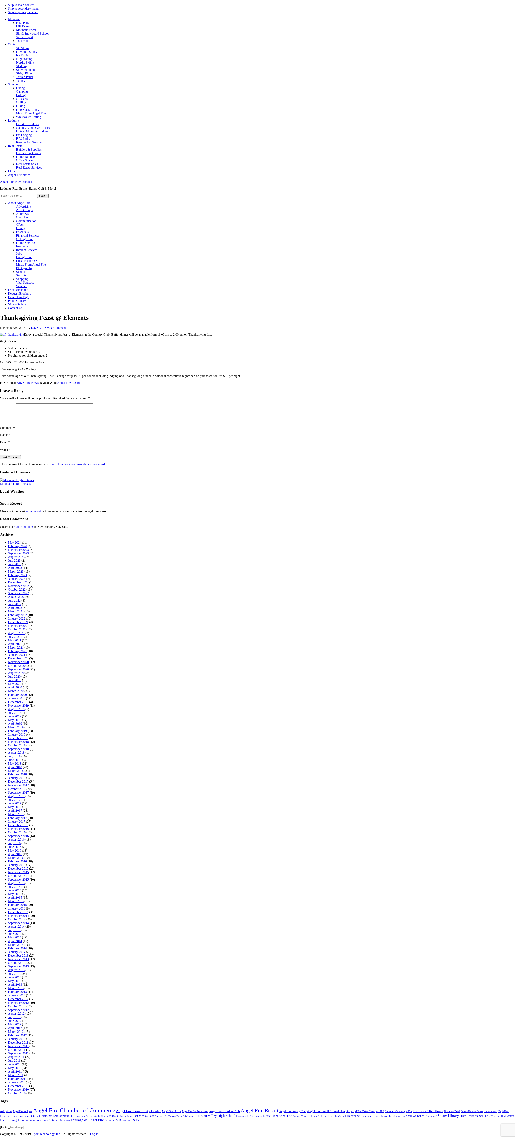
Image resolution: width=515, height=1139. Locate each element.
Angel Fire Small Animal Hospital (328, 1111)
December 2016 (18, 825)
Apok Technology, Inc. (46, 1134)
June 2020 (14, 680)
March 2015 (16, 901)
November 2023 (18, 549)
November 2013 (18, 959)
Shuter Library (448, 1116)
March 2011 (15, 1075)
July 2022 (14, 600)
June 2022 (14, 604)
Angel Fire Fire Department (195, 1111)
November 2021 (18, 625)
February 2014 (17, 948)
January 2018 (16, 778)
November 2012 (18, 1002)
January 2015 (16, 908)
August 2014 (16, 926)
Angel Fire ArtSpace (22, 1111)
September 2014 (18, 923)
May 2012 (14, 1024)
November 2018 (18, 741)
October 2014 (17, 919)
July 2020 (14, 676)
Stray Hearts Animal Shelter (476, 1115)
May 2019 (14, 720)
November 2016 (18, 828)
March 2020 (16, 691)
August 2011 (16, 1057)
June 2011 (14, 1064)
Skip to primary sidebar (23, 12)
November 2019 (18, 705)
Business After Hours (428, 1111)
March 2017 (16, 814)
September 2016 (18, 836)
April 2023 (15, 568)
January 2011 (16, 1082)
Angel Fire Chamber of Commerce (74, 1110)
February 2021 (17, 651)
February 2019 (17, 731)
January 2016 (16, 865)
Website (5, 449)
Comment (7, 427)
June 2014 (14, 933)
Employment (61, 1115)
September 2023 (18, 553)
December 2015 (18, 868)
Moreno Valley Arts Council (181, 1116)
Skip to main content (21, 5)
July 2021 (14, 636)
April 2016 (15, 854)
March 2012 (16, 1031)
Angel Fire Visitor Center (363, 1111)
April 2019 (15, 723)
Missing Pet (162, 1116)
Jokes (112, 1115)
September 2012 (18, 1010)
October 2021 (17, 629)
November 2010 (18, 1089)
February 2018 (17, 774)
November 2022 (18, 586)
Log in (94, 1134)
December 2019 (18, 702)
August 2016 (16, 839)
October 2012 (17, 1006)
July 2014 (14, 930)
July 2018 (14, 756)
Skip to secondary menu (23, 8)
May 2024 (14, 542)
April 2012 (15, 1028)
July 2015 (14, 886)
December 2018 (18, 738)
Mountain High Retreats (15, 483)
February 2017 (17, 818)
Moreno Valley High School (215, 1116)
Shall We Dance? (415, 1115)
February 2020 (17, 694)
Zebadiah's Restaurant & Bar (123, 1120)
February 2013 (17, 991)
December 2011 (18, 1042)
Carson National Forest (472, 1111)
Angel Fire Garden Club (224, 1111)
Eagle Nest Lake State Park (26, 1116)
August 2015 (16, 883)
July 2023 (14, 560)
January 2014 (16, 952)
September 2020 (18, 669)
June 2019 (14, 716)
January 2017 (16, 821)
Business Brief (452, 1111)
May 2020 (14, 683)
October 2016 (17, 832)
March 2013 (16, 988)
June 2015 (14, 890)
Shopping (431, 1115)
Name (5, 434)
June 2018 (14, 760)
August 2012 (16, 1013)
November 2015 (18, 872)
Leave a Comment (54, 327)
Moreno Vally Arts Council (249, 1116)
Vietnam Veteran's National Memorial (48, 1120)
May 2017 (14, 807)
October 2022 (17, 589)
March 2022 (16, 611)
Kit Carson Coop (124, 1116)
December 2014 (18, 912)
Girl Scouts (75, 1116)
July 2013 (14, 973)
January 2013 (16, 995)
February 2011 (17, 1078)
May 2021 (14, 640)
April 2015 (15, 897)
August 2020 (16, 673)
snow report (33, 511)
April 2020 (15, 687)
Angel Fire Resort (68, 382)
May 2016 (14, 850)
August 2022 (16, 596)
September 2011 (18, 1053)
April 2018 (15, 767)
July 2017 (14, 799)
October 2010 (17, 1093)
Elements (46, 1115)
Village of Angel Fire (88, 1120)
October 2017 (17, 789)
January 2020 (16, 698)
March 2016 (16, 857)
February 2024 (17, 546)
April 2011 (15, 1071)
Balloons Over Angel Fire (398, 1111)
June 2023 (14, 564)
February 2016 (17, 861)
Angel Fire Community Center (138, 1111)
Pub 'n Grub (340, 1116)
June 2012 (14, 1020)
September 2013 (18, 966)
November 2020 (18, 662)
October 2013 (17, 962)
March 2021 (16, 647)
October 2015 (17, 876)
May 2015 (14, 894)
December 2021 (18, 622)
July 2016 (14, 843)
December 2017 (18, 781)
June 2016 (14, 847)
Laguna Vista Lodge (144, 1115)
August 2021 (16, 633)
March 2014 (16, 944)
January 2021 (16, 654)
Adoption (6, 1111)
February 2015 (17, 904)
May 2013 (14, 981)
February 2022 (17, 615)
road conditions (23, 526)
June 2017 (14, 803)
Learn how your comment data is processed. (78, 464)
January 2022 (16, 618)
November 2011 (18, 1046)
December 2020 (18, 658)
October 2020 (17, 665)
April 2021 (15, 644)
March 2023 (16, 571)
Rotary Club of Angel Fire (393, 1116)
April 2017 (15, 810)
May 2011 (14, 1068)
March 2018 (16, 770)
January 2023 (16, 578)
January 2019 (16, 734)
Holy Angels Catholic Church (94, 1116)
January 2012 (16, 1039)
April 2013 (15, 984)
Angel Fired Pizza (171, 1111)
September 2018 (18, 749)
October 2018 (17, 745)
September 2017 (18, 792)
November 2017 (18, 785)
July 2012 (14, 1017)
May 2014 (14, 937)
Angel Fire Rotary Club (292, 1111)
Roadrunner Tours (370, 1116)
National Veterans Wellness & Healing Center (313, 1116)
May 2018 (14, 763)
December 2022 (18, 582)
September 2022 (18, 593)
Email (5, 442)
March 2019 (16, 727)
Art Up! (380, 1111)
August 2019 (16, 709)
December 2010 (18, 1086)
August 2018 (16, 752)
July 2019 (14, 712)
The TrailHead (499, 1116)
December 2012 (18, 999)
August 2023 (16, 557)
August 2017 (16, 796)
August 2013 (16, 970)
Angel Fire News (28, 382)
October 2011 (16, 1049)
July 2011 (14, 1060)
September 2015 (18, 879)
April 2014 (15, 941)
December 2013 (18, 955)
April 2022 (15, 607)
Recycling (353, 1115)
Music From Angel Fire (277, 1115)
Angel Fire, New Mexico (16, 181)
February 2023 (17, 575)
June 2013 (14, 977)
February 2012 (17, 1035)
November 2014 (18, 915)
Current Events (490, 1111)
